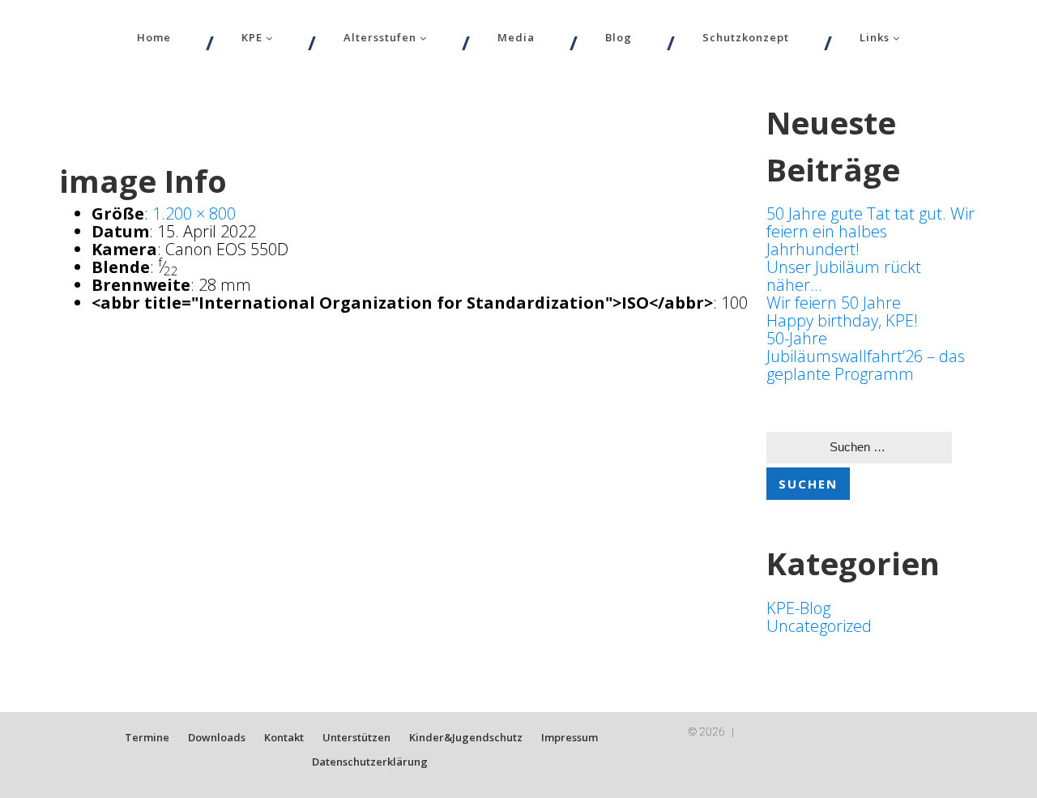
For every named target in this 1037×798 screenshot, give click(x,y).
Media (516, 37)
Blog (618, 37)
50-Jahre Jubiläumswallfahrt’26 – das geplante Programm (865, 356)
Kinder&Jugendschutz (466, 737)
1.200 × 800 (194, 213)
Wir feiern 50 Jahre (833, 303)
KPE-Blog (798, 608)
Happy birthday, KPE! (842, 320)
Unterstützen (356, 737)
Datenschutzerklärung (370, 761)
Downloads (216, 737)
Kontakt (284, 737)
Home (154, 37)
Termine (147, 737)
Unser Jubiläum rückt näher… (843, 276)
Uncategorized (819, 626)
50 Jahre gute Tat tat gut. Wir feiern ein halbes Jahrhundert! (870, 231)
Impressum (569, 737)
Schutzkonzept (745, 37)
